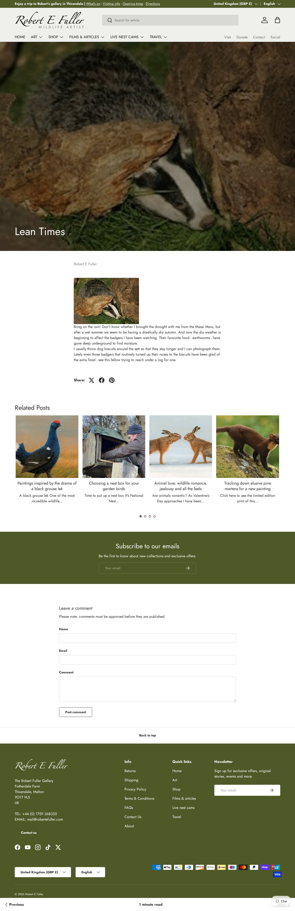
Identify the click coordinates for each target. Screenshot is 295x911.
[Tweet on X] (91, 380)
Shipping (131, 780)
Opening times (133, 3)
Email (63, 650)
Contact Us (132, 816)
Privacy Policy (135, 789)
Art (34, 37)
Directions (153, 3)
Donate (242, 37)
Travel (156, 37)
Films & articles (84, 37)
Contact (259, 37)
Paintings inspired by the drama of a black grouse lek (47, 485)
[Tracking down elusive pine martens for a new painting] (247, 446)
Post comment (75, 712)
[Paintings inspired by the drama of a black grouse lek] (47, 446)
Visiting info (111, 3)
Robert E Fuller (34, 894)
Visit (227, 37)
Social (275, 37)
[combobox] (170, 20)
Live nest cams (124, 37)
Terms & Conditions (139, 798)
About (129, 826)
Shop (53, 37)
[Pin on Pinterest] (112, 380)
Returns (130, 770)
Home (20, 37)
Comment (66, 672)
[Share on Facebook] (102, 380)
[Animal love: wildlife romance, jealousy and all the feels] (180, 446)
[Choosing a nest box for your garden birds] (114, 446)
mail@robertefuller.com (45, 819)
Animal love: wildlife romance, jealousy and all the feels (180, 485)
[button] (141, 516)
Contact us (28, 832)
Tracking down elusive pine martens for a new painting (247, 485)
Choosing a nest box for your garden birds (114, 485)
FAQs (128, 807)
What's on (93, 3)
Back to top (147, 735)
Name (63, 629)
